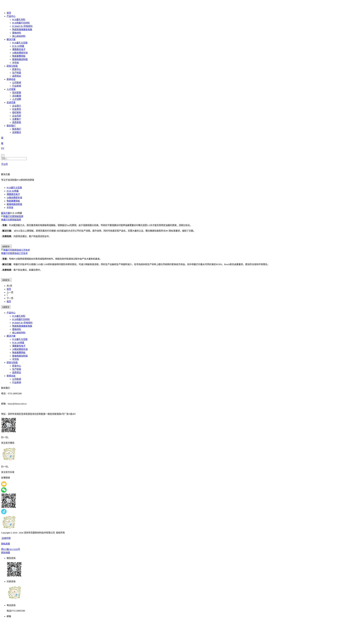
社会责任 (16, 109)
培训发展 (16, 92)
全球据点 (16, 132)
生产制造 (16, 72)
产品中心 (11, 16)
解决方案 (11, 39)
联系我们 (11, 126)
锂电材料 (16, 33)
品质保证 (16, 76)
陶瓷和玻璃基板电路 (22, 29)
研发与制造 (12, 66)
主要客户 (16, 119)
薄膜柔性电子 (18, 49)
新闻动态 (11, 79)
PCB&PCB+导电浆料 (22, 26)
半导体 (15, 63)
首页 (9, 13)
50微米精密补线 (20, 53)
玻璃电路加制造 (20, 59)
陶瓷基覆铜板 (18, 56)
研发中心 (16, 69)
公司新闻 (16, 82)
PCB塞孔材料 (18, 19)
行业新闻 (16, 86)
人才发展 (11, 89)
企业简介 (16, 106)
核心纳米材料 (18, 36)
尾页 (9, 301)
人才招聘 (16, 99)
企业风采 (16, 116)
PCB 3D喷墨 (18, 46)
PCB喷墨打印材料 (21, 23)
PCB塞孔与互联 (20, 43)
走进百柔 (11, 102)
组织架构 (16, 112)
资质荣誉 (16, 122)
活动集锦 (16, 96)
